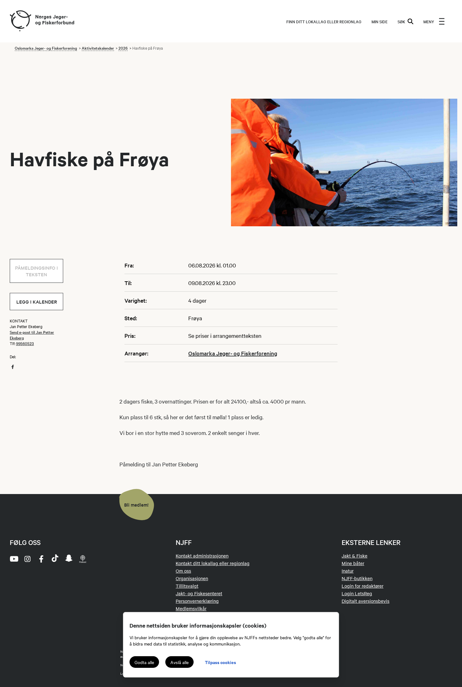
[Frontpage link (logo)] (20, 21)
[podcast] (82, 558)
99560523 (25, 343)
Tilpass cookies (220, 662)
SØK (401, 21)
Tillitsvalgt (187, 586)
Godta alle (144, 662)
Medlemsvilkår (191, 608)
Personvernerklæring (197, 601)
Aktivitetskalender (98, 48)
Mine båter (353, 563)
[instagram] (27, 558)
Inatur (348, 571)
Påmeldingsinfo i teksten (36, 271)
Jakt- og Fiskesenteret (199, 593)
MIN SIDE (379, 21)
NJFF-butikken (357, 578)
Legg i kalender (36, 301)
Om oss (183, 571)
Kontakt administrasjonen (202, 555)
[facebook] (41, 558)
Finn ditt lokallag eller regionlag (323, 21)
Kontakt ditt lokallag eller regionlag (213, 563)
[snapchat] (69, 558)
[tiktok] (55, 558)
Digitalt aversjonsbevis (365, 601)
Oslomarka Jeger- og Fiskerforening (46, 48)
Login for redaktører (362, 586)
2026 (123, 48)
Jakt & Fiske (354, 555)
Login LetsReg (357, 593)
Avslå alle (179, 662)
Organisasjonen (192, 578)
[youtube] (13, 558)
